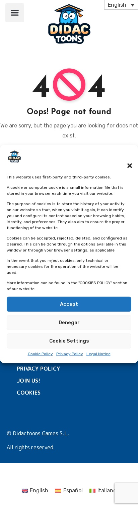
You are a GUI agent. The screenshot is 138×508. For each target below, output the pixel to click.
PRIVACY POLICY (38, 368)
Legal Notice (98, 354)
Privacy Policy (69, 354)
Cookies (29, 392)
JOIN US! (28, 380)
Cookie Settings (69, 341)
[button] (126, 161)
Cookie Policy (40, 354)
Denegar (69, 323)
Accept (69, 304)
